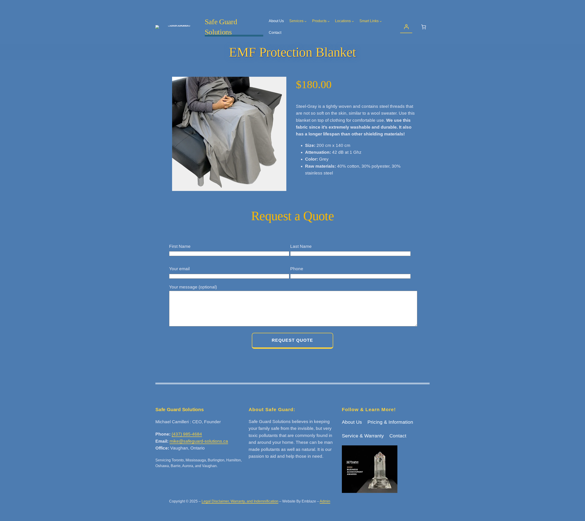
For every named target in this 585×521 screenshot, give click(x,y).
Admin (325, 501)
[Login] (406, 27)
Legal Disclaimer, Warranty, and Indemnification (240, 501)
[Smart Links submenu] (381, 21)
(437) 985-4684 (187, 434)
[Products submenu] (328, 21)
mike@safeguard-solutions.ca (199, 441)
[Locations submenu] (353, 21)
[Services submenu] (305, 21)
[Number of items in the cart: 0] (424, 27)
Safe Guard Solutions (179, 409)
